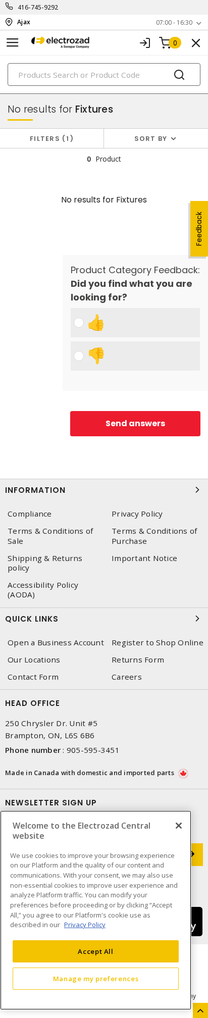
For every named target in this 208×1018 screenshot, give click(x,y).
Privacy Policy (137, 514)
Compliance (30, 514)
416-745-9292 (38, 7)
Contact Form (33, 677)
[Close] (179, 826)
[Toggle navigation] (12, 43)
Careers (127, 677)
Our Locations (34, 660)
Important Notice (144, 558)
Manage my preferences (96, 978)
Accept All (96, 951)
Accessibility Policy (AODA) (43, 589)
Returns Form (138, 660)
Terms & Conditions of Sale (50, 535)
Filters (50, 138)
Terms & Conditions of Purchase (154, 535)
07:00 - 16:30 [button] (174, 22)
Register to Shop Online (157, 642)
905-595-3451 (93, 750)
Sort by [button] (151, 138)
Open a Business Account (56, 642)
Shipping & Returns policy (45, 563)
